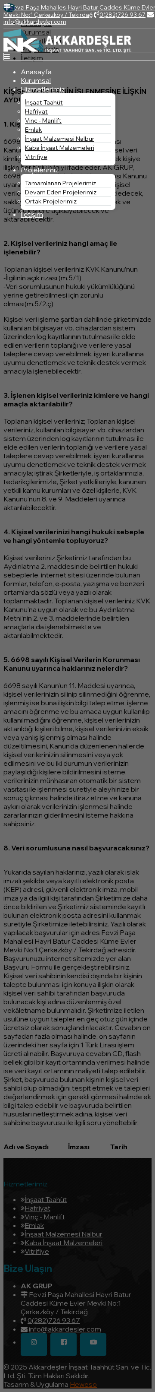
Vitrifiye (36, 157)
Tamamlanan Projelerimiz (60, 183)
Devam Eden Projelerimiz (60, 192)
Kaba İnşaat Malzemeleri (59, 148)
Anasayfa (36, 71)
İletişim (32, 214)
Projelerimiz (40, 169)
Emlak (33, 129)
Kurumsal (36, 80)
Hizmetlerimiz (43, 89)
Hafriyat (36, 111)
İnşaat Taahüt (44, 102)
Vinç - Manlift (43, 120)
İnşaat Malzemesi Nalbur (59, 139)
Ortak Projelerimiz (51, 201)
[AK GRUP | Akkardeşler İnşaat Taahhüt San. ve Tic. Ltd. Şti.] (67, 50)
